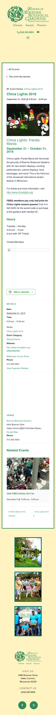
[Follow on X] (34, 705)
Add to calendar (21, 291)
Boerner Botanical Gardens (19, 420)
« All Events (13, 69)
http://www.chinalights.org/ (20, 192)
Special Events (13, 339)
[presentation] (28, 474)
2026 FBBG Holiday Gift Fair (20, 493)
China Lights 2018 (15, 331)
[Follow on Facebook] (22, 705)
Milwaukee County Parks (18, 356)
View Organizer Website (17, 368)
